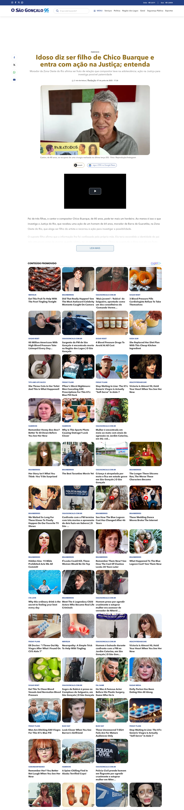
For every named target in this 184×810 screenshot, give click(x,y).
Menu (100, 11)
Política (117, 11)
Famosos (95, 52)
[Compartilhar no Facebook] (14, 57)
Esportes (169, 11)
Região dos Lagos (130, 11)
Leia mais (95, 248)
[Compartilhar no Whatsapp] (14, 72)
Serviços (108, 11)
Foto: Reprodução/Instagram (123, 158)
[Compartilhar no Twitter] (14, 65)
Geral (142, 11)
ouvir (80, 165)
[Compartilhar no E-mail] (14, 80)
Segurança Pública (155, 11)
